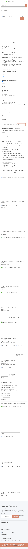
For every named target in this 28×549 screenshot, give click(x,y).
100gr (3, 83)
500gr (3, 86)
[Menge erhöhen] (25, 109)
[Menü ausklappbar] (2, 1)
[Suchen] (26, 5)
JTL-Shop (24, 545)
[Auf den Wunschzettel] (23, 18)
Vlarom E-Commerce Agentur (12, 545)
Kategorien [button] (4, 399)
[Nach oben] (0, 548)
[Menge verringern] (3, 109)
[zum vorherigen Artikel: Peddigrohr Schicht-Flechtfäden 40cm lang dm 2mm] (8, 10)
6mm (6, 75)
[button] (20, 1)
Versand (13, 95)
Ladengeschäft (4, 389)
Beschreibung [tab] (21, 124)
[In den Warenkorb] (3, 15)
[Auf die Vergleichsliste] (21, 18)
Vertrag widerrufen (6, 538)
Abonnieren (15, 516)
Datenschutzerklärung (6, 510)
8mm (6, 77)
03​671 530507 (6, 397)
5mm (6, 73)
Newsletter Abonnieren (22, 516)
